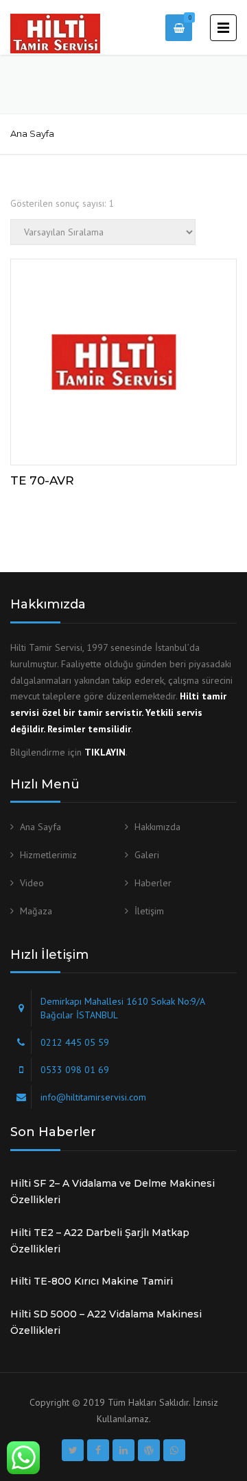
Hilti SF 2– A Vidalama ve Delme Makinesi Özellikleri (112, 1191)
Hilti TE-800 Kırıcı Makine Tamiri (91, 1281)
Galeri (146, 855)
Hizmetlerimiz (48, 855)
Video (32, 883)
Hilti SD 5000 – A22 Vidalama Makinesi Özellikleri (106, 1322)
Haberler (153, 883)
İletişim (149, 911)
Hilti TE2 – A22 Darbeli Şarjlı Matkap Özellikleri (99, 1240)
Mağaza (36, 911)
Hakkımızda (157, 827)
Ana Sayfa (32, 133)
